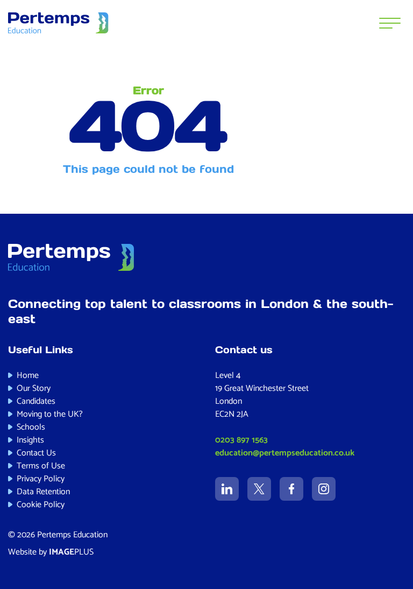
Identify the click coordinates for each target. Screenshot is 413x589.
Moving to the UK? (50, 414)
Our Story (34, 388)
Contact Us (36, 453)
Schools (31, 427)
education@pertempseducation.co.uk (284, 453)
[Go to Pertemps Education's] (227, 489)
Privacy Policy (41, 479)
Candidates (36, 401)
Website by (51, 552)
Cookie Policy (41, 504)
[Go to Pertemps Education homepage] (58, 23)
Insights (30, 440)
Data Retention (43, 492)
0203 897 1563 (241, 440)
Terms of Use (41, 466)
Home (28, 375)
